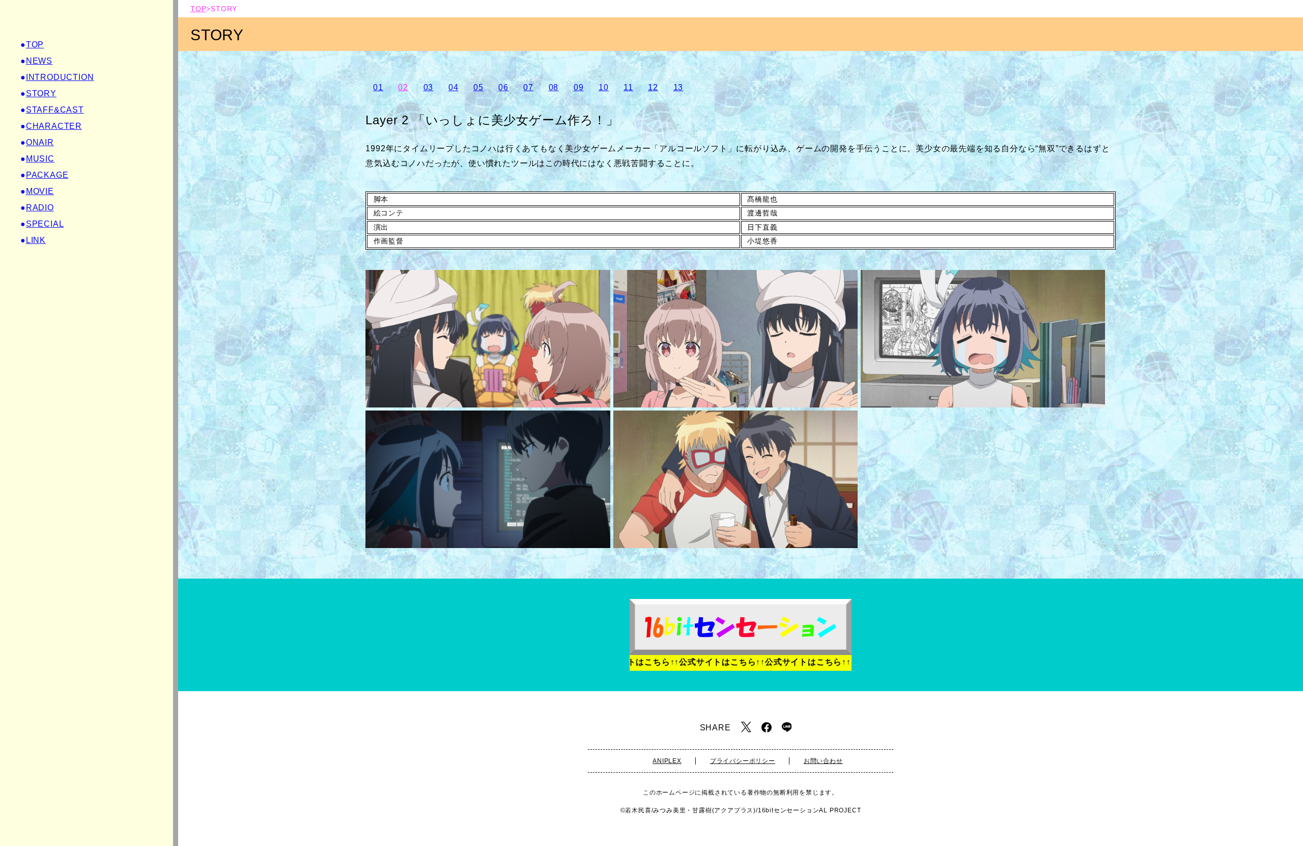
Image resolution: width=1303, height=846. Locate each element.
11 (628, 87)
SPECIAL (45, 224)
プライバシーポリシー (742, 761)
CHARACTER (54, 126)
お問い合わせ (823, 761)
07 (528, 87)
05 (478, 87)
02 (403, 87)
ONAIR (40, 142)
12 (653, 87)
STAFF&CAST (55, 109)
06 (503, 87)
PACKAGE (47, 175)
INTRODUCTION (60, 77)
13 (678, 87)
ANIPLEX (667, 761)
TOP (35, 44)
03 (428, 87)
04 (453, 87)
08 (554, 87)
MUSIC (40, 158)
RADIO (40, 207)
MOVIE (40, 191)
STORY (41, 93)
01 (378, 87)
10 (604, 87)
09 (579, 87)
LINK (36, 240)
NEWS (39, 61)
